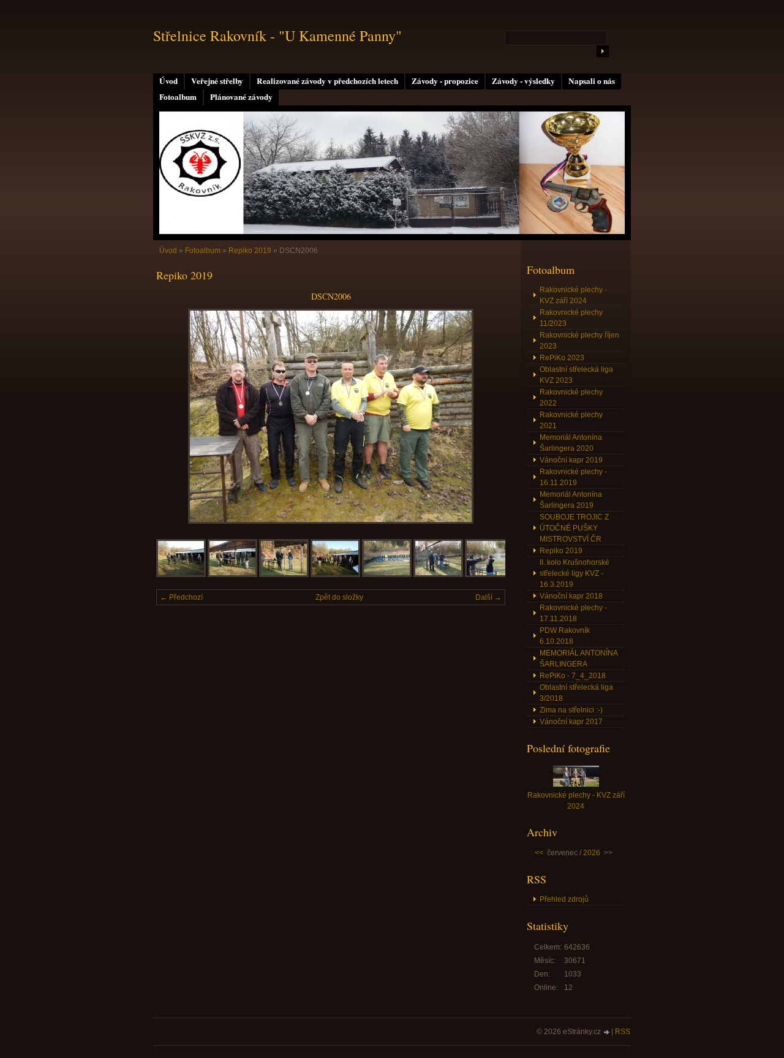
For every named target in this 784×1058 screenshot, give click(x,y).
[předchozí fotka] (176, 416)
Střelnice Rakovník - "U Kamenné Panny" (277, 35)
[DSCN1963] (489, 574)
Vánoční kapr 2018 (571, 596)
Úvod (168, 81)
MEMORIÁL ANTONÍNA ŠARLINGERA (579, 658)
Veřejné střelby (217, 81)
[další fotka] (485, 416)
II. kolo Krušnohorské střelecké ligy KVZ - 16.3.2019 (574, 573)
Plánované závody (241, 97)
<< (539, 852)
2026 (591, 852)
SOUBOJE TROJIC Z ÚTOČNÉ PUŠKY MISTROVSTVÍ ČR (574, 528)
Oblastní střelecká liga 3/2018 (576, 693)
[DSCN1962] (438, 574)
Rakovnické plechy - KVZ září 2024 (573, 295)
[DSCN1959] (335, 574)
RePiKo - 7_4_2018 (573, 675)
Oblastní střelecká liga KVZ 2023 (576, 375)
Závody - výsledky (523, 81)
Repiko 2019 (249, 250)
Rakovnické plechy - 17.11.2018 (573, 613)
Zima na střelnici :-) (571, 710)
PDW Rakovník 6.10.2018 (565, 636)
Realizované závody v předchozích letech (327, 81)
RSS (622, 1031)
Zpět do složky (339, 597)
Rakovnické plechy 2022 (571, 397)
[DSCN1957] (232, 574)
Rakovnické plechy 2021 (571, 420)
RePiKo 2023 (562, 357)
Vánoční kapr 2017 (571, 721)
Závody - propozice (445, 81)
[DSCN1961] (387, 574)
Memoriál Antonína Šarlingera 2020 (571, 443)
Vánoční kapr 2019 (571, 460)
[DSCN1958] (284, 574)
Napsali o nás (591, 81)
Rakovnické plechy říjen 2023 (579, 340)
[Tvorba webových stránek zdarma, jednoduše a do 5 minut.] (607, 1032)
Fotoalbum (178, 97)
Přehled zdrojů (564, 899)
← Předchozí (181, 597)
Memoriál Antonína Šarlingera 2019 (571, 500)
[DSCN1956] (181, 574)
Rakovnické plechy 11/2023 (571, 318)
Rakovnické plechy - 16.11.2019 (573, 477)
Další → (488, 597)
